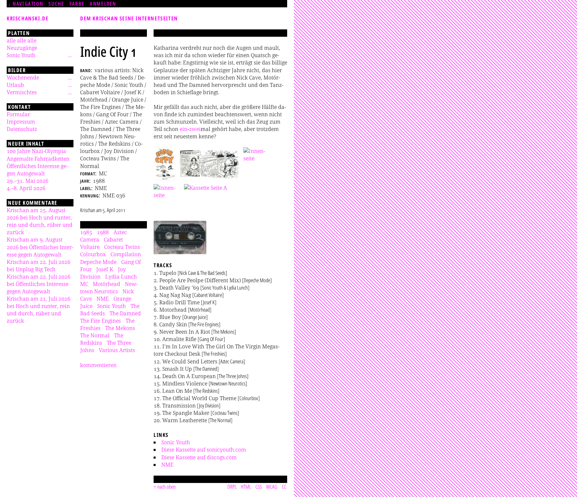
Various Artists (117, 350)
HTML (246, 486)
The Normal (95, 335)
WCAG (271, 486)
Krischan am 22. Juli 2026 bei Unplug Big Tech (38, 265)
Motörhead (106, 284)
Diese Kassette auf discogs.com (199, 457)
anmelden (103, 3)
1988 (103, 232)
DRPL (232, 486)
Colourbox (93, 254)
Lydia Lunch (121, 276)
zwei (195, 129)
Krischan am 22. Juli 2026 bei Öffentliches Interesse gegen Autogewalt (38, 284)
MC (84, 284)
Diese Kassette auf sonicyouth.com (203, 449)
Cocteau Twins (122, 247)
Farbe (76, 3)
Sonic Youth (175, 442)
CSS (258, 486)
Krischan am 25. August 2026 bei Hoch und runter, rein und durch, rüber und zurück (39, 221)
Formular (18, 114)
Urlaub (15, 85)
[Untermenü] (69, 55)
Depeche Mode (98, 262)
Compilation (126, 254)
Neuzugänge (22, 47)
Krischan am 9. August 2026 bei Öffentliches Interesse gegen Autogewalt (40, 247)
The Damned (125, 313)
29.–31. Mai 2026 (27, 180)
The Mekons (120, 328)
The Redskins (101, 339)
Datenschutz (22, 129)
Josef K (104, 269)
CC (284, 486)
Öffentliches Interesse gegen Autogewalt (37, 169)
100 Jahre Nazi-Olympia (36, 151)
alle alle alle (21, 40)
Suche (56, 3)
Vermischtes (22, 92)
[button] (165, 164)
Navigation (28, 3)
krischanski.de (27, 18)
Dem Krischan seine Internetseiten (129, 18)
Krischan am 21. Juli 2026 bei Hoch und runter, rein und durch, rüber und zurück (38, 309)
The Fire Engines (100, 320)
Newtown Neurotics (109, 287)
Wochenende (23, 77)
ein (183, 129)
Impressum (21, 121)
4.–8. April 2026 (26, 188)
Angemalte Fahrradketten (38, 158)
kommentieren (98, 365)
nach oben (166, 486)
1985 (86, 232)
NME (167, 464)
